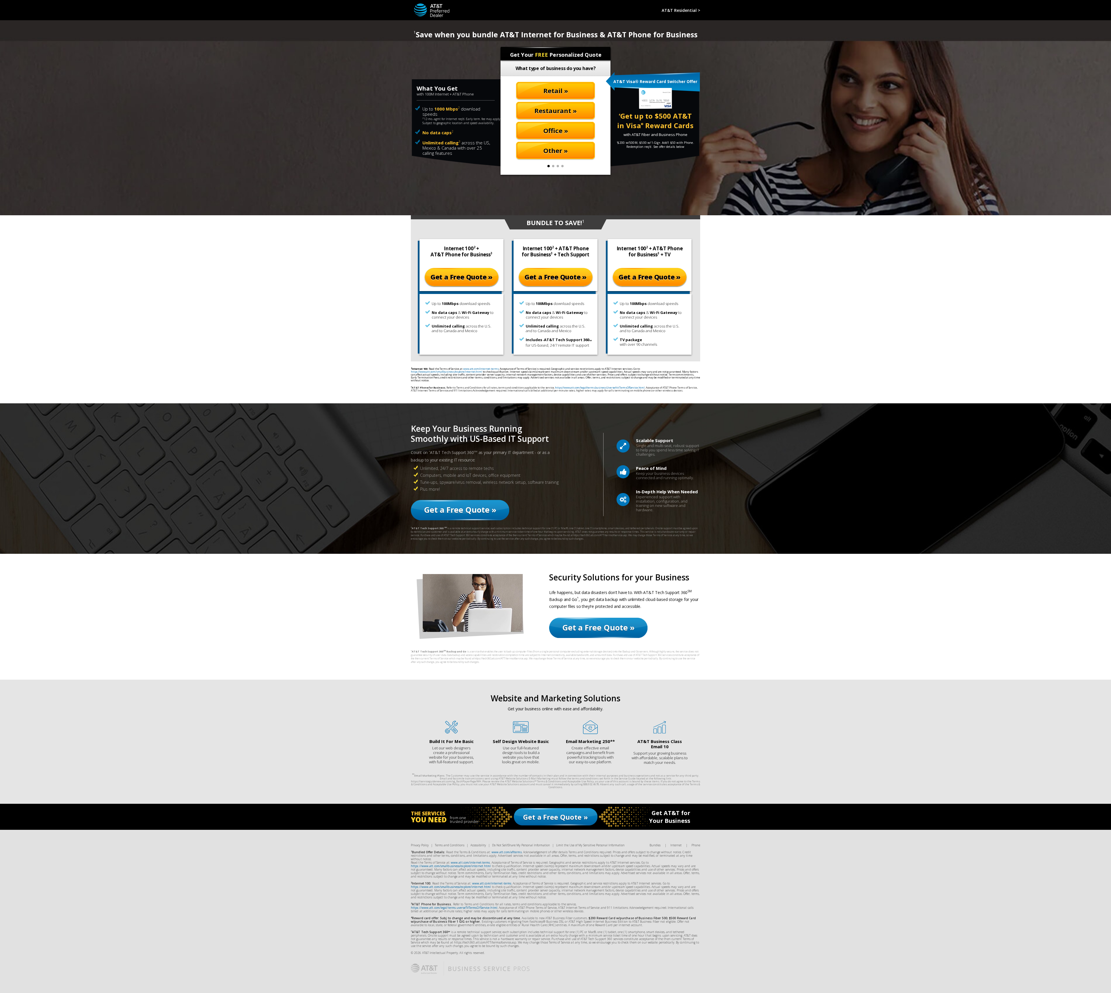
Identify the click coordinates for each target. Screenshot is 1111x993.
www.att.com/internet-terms (481, 369)
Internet (676, 845)
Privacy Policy (420, 845)
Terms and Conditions (449, 845)
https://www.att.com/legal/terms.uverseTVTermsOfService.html (454, 908)
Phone (695, 845)
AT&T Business (429, 6)
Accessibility (478, 845)
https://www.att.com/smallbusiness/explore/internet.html (446, 372)
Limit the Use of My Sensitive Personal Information (590, 845)
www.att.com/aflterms (507, 852)
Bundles (655, 845)
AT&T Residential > (681, 10)
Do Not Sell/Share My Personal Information (521, 845)
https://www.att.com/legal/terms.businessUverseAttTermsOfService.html (600, 387)
